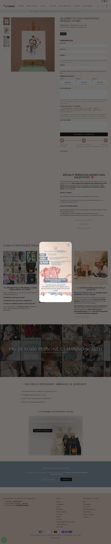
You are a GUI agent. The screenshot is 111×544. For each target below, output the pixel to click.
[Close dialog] (68, 244)
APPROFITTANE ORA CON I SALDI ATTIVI (55, 280)
